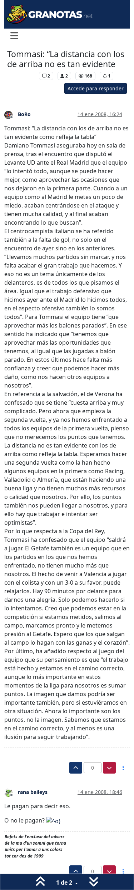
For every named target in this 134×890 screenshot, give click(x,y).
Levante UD (21, 76)
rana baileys (33, 792)
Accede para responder (96, 88)
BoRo (24, 114)
